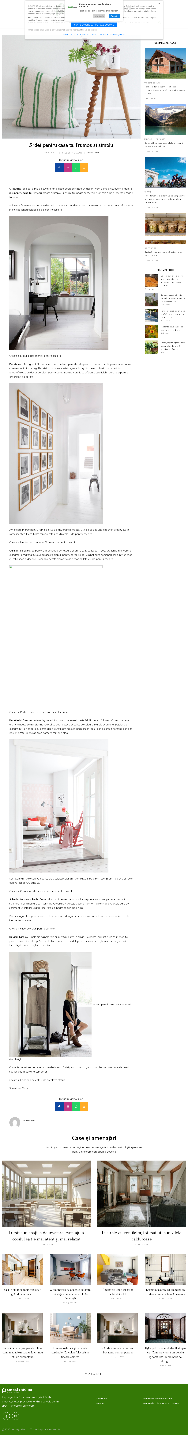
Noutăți (148, 192)
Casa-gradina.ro (17, 1390)
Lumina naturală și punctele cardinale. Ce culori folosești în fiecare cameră (70, 1353)
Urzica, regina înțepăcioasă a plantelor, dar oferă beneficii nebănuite (173, 346)
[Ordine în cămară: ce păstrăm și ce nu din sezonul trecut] (165, 228)
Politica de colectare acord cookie (161, 1403)
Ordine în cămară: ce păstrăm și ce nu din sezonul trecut (163, 253)
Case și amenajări (72, 153)
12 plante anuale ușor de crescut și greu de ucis (172, 328)
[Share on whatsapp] (76, 167)
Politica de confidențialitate (112, 34)
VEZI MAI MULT (94, 1374)
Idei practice (150, 248)
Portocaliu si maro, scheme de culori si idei (44, 712)
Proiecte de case (152, 83)
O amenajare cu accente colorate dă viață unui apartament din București (70, 1294)
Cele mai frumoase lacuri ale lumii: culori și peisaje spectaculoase (164, 144)
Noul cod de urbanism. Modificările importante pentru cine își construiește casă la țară (165, 90)
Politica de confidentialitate (157, 1398)
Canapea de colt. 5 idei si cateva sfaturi (42, 1080)
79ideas (26, 1088)
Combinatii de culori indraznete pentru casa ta (46, 891)
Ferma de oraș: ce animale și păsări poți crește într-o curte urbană (173, 314)
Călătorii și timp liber (154, 139)
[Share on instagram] (68, 167)
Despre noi (101, 1398)
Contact (100, 1403)
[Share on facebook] (59, 167)
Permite (114, 16)
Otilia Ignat (93, 152)
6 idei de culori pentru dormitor (38, 928)
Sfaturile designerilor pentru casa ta (40, 355)
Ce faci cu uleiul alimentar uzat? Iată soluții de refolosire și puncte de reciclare (172, 281)
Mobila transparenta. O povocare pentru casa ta (48, 542)
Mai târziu (99, 16)
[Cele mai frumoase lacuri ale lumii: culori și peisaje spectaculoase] (165, 119)
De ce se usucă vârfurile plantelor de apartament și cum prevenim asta (173, 298)
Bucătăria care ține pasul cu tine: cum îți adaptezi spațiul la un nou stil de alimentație (22, 1353)
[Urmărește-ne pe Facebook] (6, 1416)
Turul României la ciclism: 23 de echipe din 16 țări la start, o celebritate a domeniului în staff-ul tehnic (165, 199)
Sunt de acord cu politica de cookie (94, 25)
